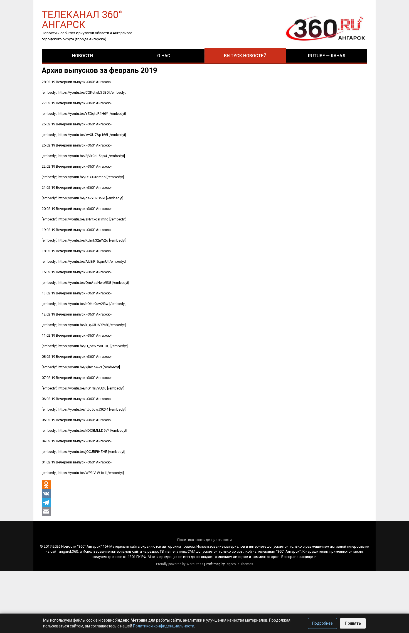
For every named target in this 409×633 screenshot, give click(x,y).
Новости (82, 55)
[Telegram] (46, 502)
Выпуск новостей (245, 55)
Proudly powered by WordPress (179, 564)
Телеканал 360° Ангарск (82, 19)
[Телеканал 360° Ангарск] (322, 28)
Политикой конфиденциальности (163, 626)
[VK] (46, 493)
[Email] (46, 511)
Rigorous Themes (239, 564)
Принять (353, 623)
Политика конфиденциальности (204, 540)
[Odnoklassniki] (46, 484)
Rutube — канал (326, 55)
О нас (163, 55)
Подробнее (322, 623)
